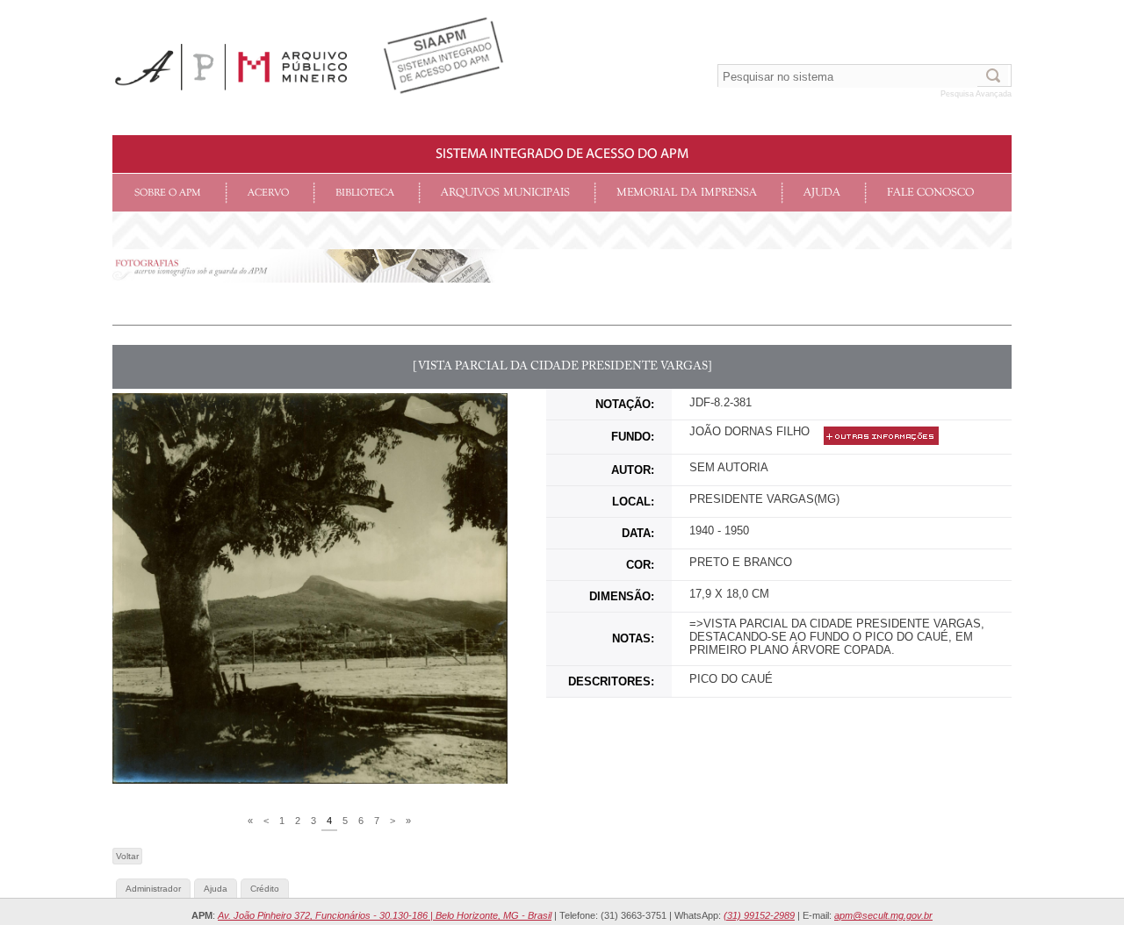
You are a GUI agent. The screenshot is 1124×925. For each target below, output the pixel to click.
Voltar (127, 856)
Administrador (153, 888)
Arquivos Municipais (505, 192)
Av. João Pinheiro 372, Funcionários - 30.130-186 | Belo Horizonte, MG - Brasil (384, 915)
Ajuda (821, 192)
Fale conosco (930, 192)
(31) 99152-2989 (759, 915)
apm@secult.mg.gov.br (883, 915)
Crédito (264, 888)
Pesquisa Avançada (976, 94)
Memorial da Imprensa (686, 192)
